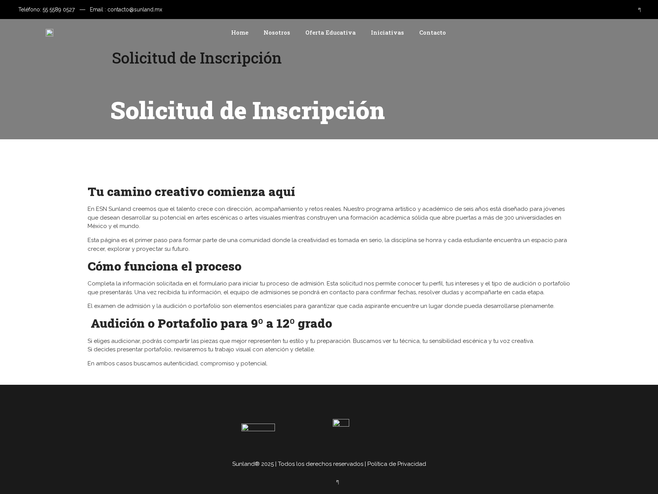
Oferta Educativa (330, 32)
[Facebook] (635, 9)
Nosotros (277, 32)
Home (239, 32)
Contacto (432, 32)
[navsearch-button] (629, 32)
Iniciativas (387, 32)
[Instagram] (620, 9)
